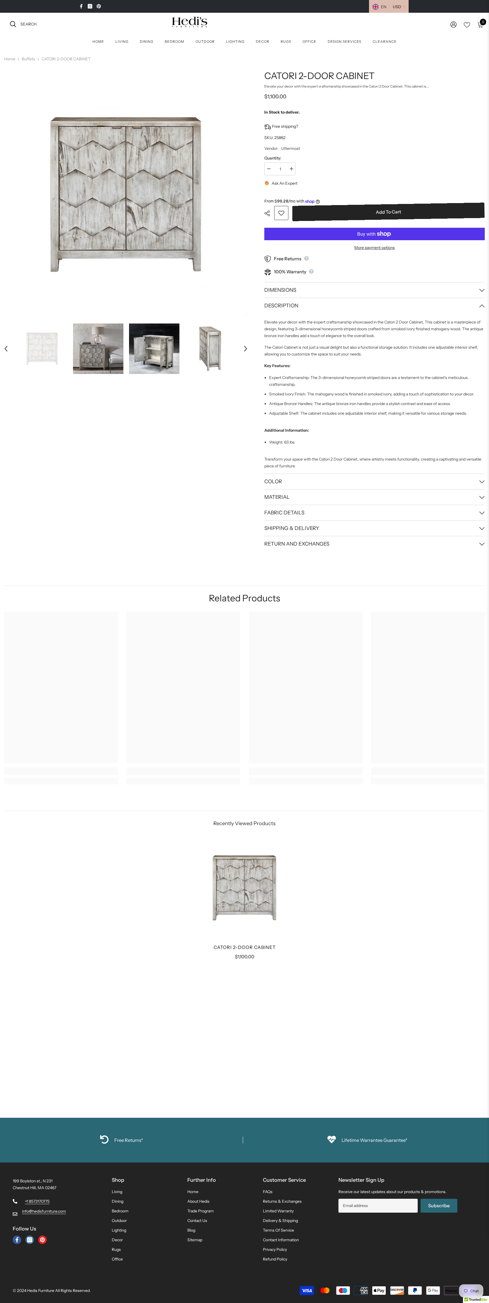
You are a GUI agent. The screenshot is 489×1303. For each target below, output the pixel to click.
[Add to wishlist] (281, 213)
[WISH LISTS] (467, 24)
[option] (125, 195)
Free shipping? (284, 126)
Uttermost (290, 148)
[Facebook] (81, 6)
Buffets (28, 58)
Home (9, 58)
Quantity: (272, 158)
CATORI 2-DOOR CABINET (245, 947)
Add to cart (388, 212)
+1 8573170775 (37, 1201)
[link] (61, 771)
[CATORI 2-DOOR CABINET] (244, 888)
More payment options (374, 247)
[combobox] (77, 24)
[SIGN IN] (453, 24)
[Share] (269, 213)
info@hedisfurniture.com (44, 1211)
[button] (6, 348)
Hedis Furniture (40, 1290)
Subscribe (439, 1205)
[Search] (72, 24)
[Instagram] (90, 6)
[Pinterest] (98, 6)
